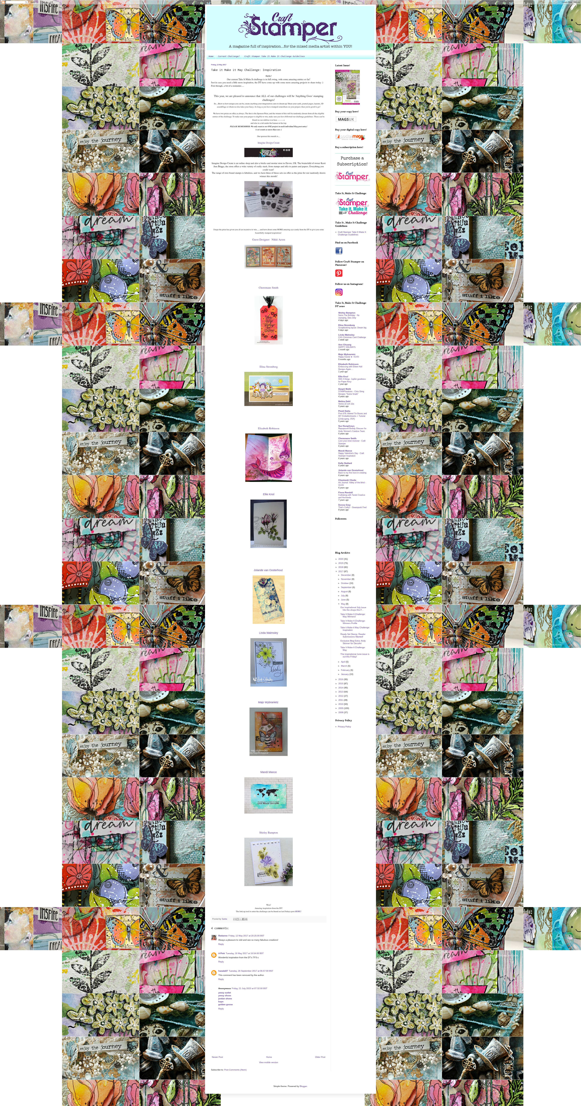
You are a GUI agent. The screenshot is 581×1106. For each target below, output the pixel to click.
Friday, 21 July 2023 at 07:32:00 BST (249, 988)
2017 (341, 571)
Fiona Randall (345, 492)
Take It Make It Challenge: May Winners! (352, 615)
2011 (341, 700)
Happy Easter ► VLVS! (348, 357)
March (344, 666)
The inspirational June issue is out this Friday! (354, 655)
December (346, 575)
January (345, 674)
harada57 (223, 971)
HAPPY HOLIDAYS (347, 347)
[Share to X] (240, 919)
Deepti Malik (344, 389)
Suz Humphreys (346, 426)
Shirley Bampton (346, 313)
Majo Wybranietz (346, 354)
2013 (341, 691)
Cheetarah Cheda (347, 480)
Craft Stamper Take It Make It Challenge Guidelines (274, 56)
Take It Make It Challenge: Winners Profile (352, 622)
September (346, 587)
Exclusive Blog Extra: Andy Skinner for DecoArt (353, 642)
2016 (341, 679)
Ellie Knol (343, 376)
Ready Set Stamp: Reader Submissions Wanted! (353, 635)
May (343, 604)
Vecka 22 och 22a (346, 404)
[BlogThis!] (237, 919)
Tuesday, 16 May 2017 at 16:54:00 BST (245, 953)
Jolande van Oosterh (268, 570)
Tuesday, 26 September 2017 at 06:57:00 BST (251, 971)
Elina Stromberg (346, 325)
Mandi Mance (345, 451)
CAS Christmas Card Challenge (352, 337)
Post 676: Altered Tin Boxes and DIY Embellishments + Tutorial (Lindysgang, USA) (352, 416)
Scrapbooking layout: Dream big (352, 327)
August (344, 591)
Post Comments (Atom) (235, 1070)
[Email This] (234, 919)
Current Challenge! (229, 56)
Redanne (223, 935)
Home (211, 56)
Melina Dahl (344, 401)
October (345, 583)
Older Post (320, 1057)
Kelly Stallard (345, 463)
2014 (341, 687)
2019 (341, 563)
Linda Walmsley (346, 335)
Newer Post (217, 1057)
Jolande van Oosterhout (350, 470)
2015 (341, 683)
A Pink (221, 953)
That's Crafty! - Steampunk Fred (352, 507)
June (343, 599)
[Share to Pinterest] (246, 919)
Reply (221, 944)
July (343, 595)
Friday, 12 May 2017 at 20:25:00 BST (246, 935)
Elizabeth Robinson (348, 364)
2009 (341, 708)
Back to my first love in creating (352, 473)
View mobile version (268, 1062)
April (343, 662)
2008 (341, 712)
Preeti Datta (344, 411)
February (345, 670)
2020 (341, 559)
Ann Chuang (344, 344)
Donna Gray (344, 505)
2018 (341, 567)
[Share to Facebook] (243, 919)
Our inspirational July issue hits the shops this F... (353, 608)
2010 (341, 704)
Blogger (303, 1086)
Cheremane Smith (347, 438)
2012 (341, 696)
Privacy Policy (344, 726)
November (346, 579)
